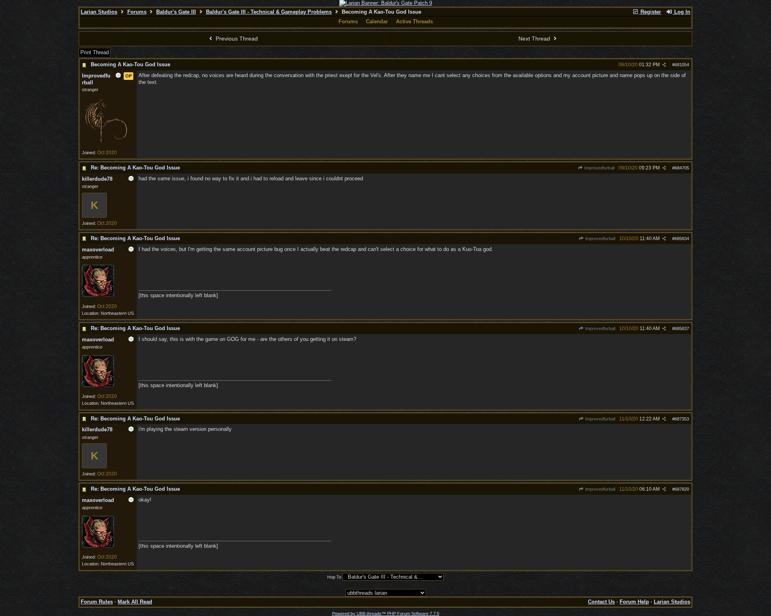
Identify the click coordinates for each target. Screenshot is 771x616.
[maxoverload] (98, 295)
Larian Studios (99, 12)
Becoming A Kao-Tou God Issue (130, 64)
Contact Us (601, 602)
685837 (682, 328)
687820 (682, 489)
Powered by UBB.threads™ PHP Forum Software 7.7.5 (385, 613)
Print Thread (94, 52)
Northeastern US (117, 313)
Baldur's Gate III (176, 12)
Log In (681, 12)
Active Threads (414, 21)
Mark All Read (135, 602)
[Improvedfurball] (106, 143)
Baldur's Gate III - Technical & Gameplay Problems (269, 12)
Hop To (334, 577)
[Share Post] (664, 65)
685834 (682, 238)
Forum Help (634, 602)
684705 (682, 167)
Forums (137, 12)
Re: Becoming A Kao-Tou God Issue (135, 168)
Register (650, 12)
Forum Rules (97, 602)
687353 (682, 418)
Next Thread (535, 38)
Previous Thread (236, 38)
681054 (682, 64)
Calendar (377, 21)
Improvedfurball (598, 167)
